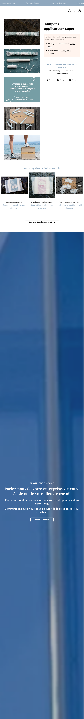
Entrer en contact (42, 519)
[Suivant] (79, 185)
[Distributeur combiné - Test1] (42, 185)
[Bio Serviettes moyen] (14, 185)
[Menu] (5, 11)
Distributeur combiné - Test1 (42, 202)
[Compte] (69, 11)
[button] (75, 11)
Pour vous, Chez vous (8, 3)
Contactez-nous (62, 73)
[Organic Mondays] (42, 10)
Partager (62, 80)
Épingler (74, 80)
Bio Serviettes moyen (14, 202)
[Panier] (79, 11)
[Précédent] (4, 185)
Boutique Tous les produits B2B (42, 222)
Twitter (51, 80)
